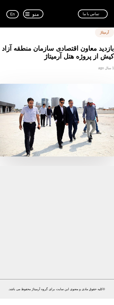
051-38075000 (44, 244)
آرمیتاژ (104, 32)
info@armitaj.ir (52, 260)
